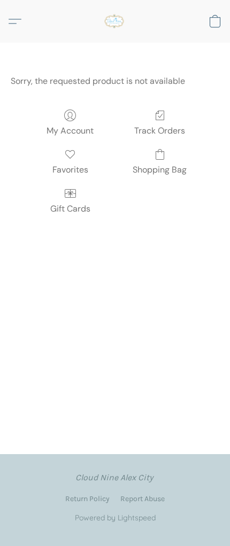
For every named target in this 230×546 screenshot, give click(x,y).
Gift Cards (70, 208)
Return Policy (87, 498)
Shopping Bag (160, 169)
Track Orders (159, 130)
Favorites (70, 169)
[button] (115, 21)
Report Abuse (142, 498)
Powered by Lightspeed (115, 517)
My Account (70, 130)
